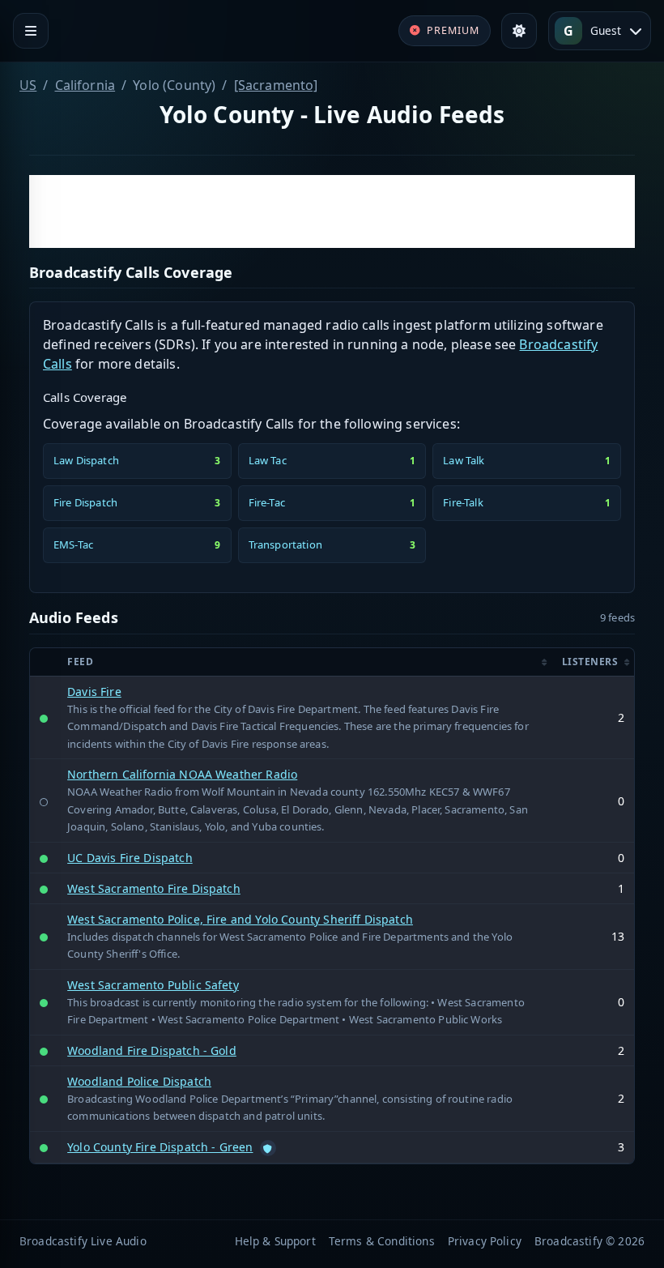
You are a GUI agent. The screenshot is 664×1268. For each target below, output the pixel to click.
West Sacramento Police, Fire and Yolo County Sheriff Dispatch (240, 919)
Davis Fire (94, 691)
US (27, 85)
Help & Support (275, 1241)
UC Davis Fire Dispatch (130, 857)
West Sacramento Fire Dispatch (153, 888)
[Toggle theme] (519, 31)
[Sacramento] (276, 85)
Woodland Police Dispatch (139, 1081)
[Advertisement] (332, 211)
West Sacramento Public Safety (153, 985)
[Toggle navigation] (31, 31)
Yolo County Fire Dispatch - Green (160, 1147)
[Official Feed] (268, 1148)
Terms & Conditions (382, 1241)
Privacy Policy (484, 1241)
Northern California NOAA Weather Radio (182, 774)
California (85, 85)
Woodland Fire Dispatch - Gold (151, 1050)
